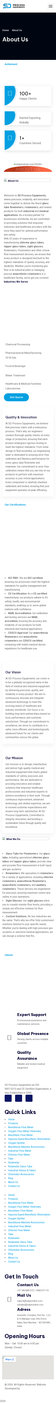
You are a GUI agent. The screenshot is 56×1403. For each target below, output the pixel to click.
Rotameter (13, 1162)
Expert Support (31, 1014)
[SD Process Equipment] (14, 6)
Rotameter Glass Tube (20, 1166)
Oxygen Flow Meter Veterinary (24, 1131)
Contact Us (14, 1186)
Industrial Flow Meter (19, 1150)
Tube (10, 1158)
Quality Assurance (27, 1055)
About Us (13, 1182)
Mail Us (24, 1295)
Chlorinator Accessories (21, 1174)
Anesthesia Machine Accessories (26, 1146)
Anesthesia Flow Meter (20, 1127)
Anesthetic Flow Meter (20, 1135)
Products (13, 1123)
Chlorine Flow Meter (19, 1154)
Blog (10, 1178)
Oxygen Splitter (16, 1142)
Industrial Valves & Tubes (22, 1170)
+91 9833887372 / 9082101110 (33, 1290)
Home (5, 30)
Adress (23, 1309)
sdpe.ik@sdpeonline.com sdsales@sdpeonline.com (30, 1303)
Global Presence (33, 1033)
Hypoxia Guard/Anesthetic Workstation (29, 1139)
